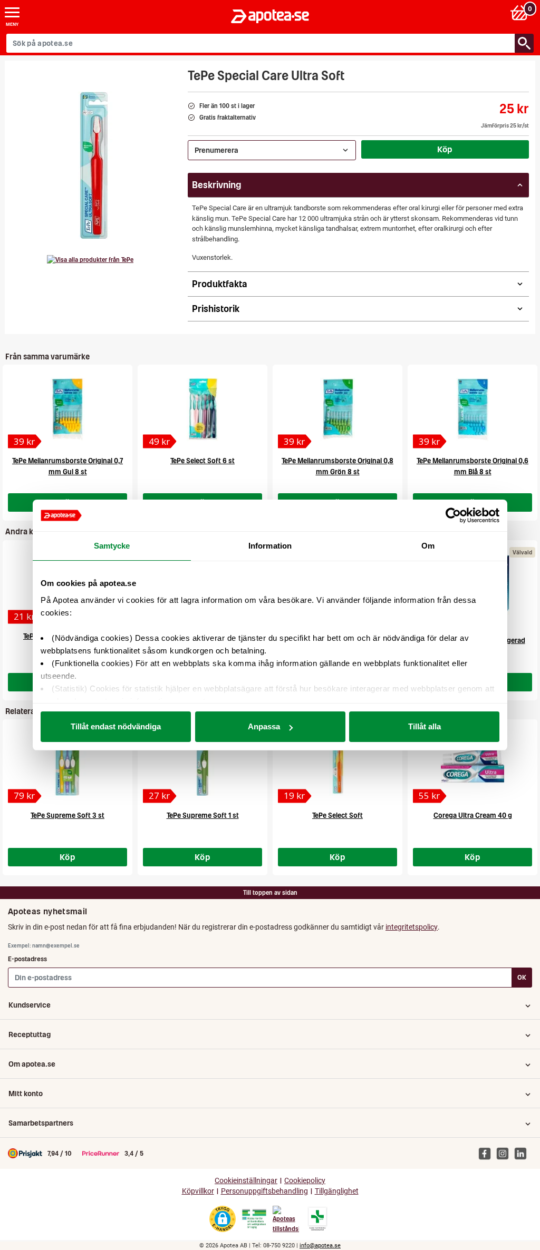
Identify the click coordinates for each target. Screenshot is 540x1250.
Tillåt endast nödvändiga (116, 726)
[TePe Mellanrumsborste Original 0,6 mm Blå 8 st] (472, 409)
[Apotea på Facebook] (487, 1153)
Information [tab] (270, 545)
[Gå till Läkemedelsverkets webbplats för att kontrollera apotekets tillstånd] (254, 1219)
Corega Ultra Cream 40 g (472, 815)
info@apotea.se (320, 1245)
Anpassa (264, 726)
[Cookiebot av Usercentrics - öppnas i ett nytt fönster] (453, 515)
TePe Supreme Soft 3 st (67, 815)
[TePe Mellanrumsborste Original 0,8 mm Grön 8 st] (337, 409)
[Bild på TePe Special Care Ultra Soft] (93, 165)
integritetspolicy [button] (411, 927)
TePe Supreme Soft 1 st (203, 815)
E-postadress (27, 959)
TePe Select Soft (337, 815)
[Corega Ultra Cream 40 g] (472, 764)
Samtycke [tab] (112, 545)
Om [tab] (428, 545)
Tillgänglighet (337, 1191)
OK (521, 977)
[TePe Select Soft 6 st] (202, 409)
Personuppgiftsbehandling (264, 1191)
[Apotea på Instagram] (505, 1153)
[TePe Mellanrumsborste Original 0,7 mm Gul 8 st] (67, 409)
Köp (445, 149)
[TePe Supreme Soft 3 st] (67, 764)
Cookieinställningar (246, 1181)
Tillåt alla (424, 726)
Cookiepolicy (304, 1181)
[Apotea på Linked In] (523, 1153)
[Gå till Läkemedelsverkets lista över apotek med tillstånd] (317, 1219)
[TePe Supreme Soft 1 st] (202, 764)
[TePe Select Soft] (337, 764)
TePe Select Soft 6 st (202, 460)
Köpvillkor (198, 1191)
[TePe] (90, 259)
